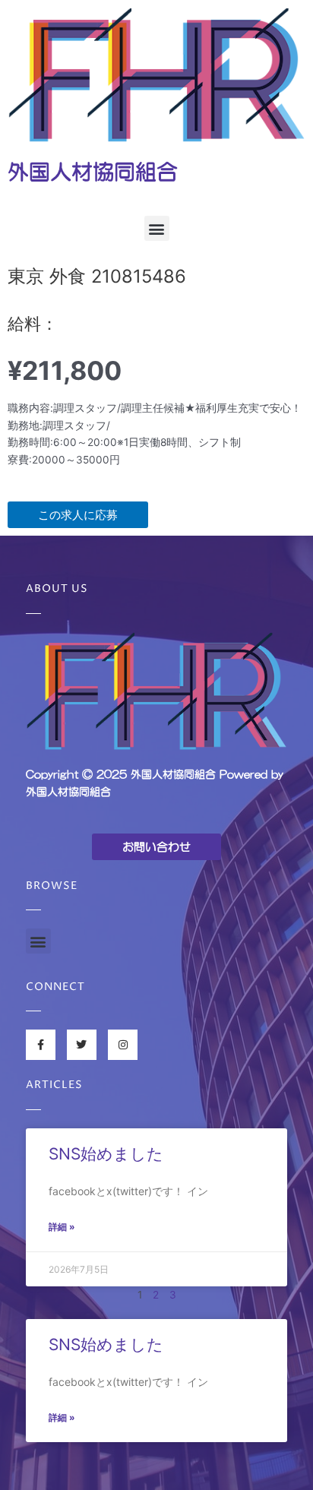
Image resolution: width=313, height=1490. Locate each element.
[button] (156, 228)
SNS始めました (106, 1153)
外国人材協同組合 (93, 171)
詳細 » (62, 1226)
